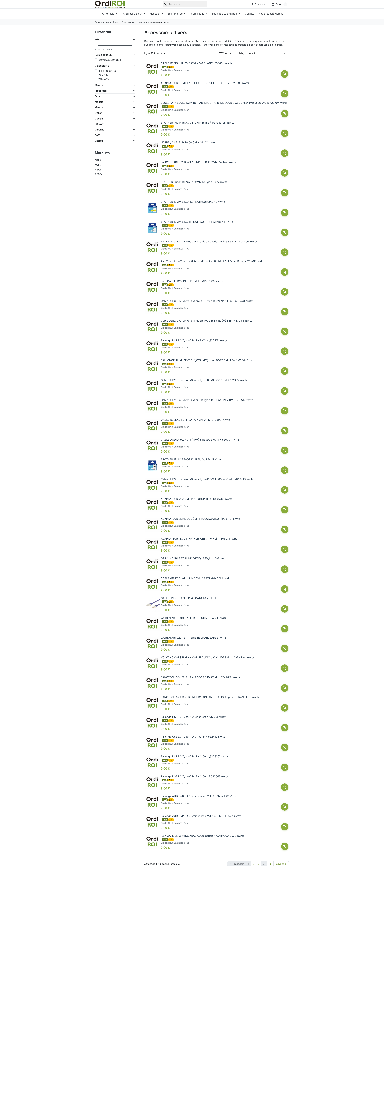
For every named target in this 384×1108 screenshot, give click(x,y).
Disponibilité (102, 65)
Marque (99, 85)
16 (270, 863)
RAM (97, 135)
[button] (259, 4)
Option (98, 112)
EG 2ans (99, 124)
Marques (102, 153)
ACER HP (100, 164)
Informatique (197, 13)
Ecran (98, 96)
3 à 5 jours (107, 70)
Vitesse (99, 140)
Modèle (99, 101)
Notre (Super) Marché (271, 13)
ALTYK (98, 174)
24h (103, 74)
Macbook (155, 13)
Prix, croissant (263, 53)
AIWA (98, 169)
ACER (98, 159)
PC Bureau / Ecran (132, 13)
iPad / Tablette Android (225, 13)
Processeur (101, 90)
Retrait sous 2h (103, 54)
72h (104, 79)
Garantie (99, 129)
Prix (97, 39)
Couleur (99, 118)
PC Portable (108, 13)
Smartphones (175, 13)
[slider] (96, 45)
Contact (249, 13)
